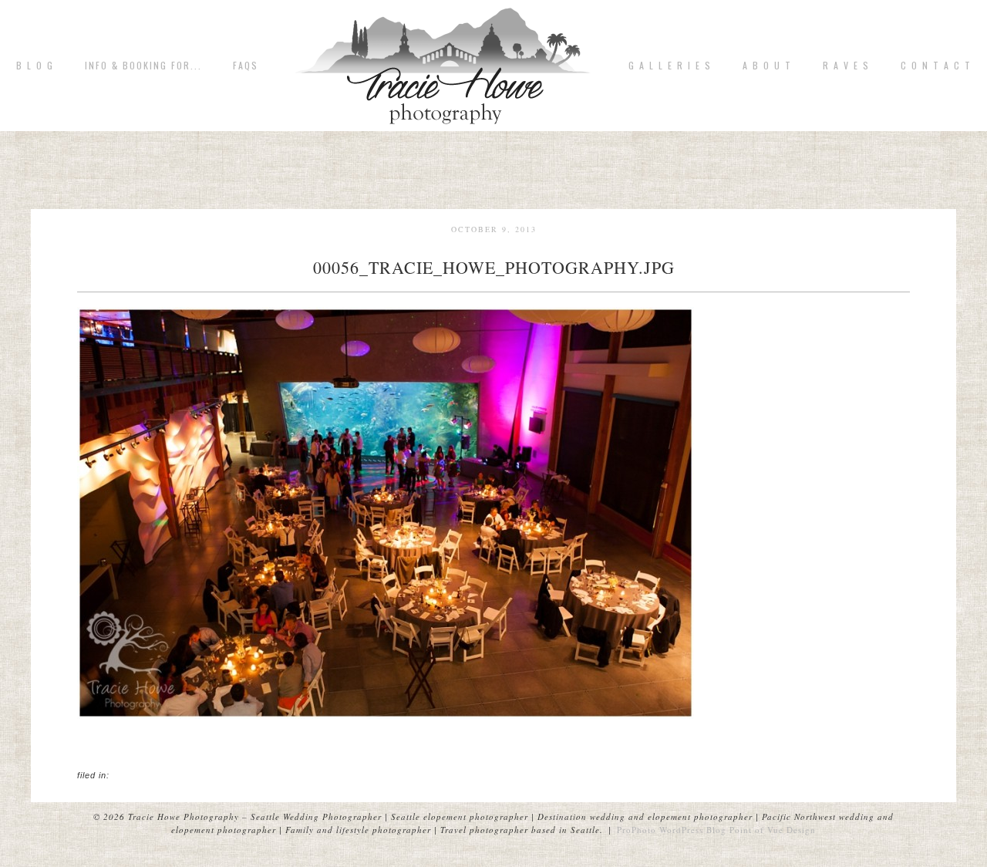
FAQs (245, 65)
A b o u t (767, 65)
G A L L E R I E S (670, 65)
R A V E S (846, 65)
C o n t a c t (936, 65)
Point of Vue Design (772, 829)
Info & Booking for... (143, 65)
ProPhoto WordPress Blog (671, 829)
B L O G (35, 65)
